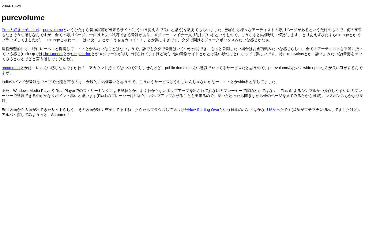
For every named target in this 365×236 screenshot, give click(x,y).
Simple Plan (81, 54)
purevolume (53, 30)
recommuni (11, 68)
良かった (276, 110)
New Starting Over (203, 110)
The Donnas (53, 54)
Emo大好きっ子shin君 (20, 30)
